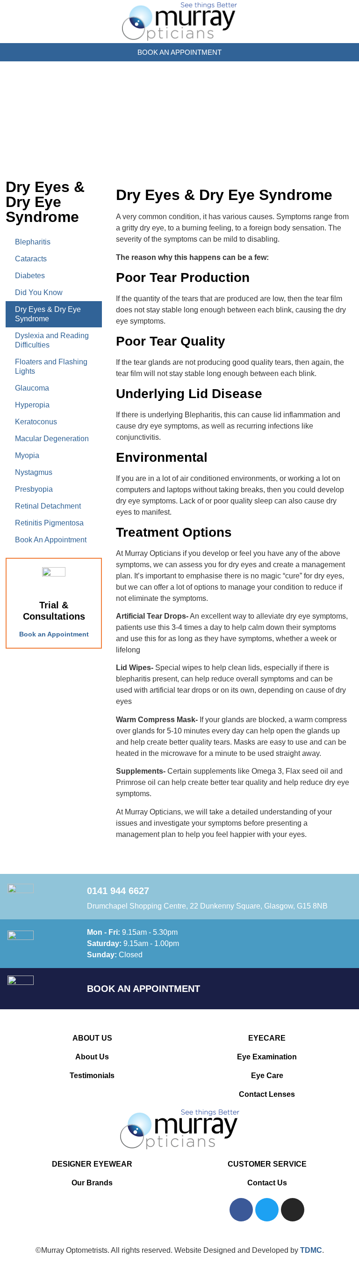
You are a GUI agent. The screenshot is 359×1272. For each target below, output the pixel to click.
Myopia (27, 455)
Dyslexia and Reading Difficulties (52, 340)
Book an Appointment (54, 634)
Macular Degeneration (52, 439)
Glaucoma (32, 388)
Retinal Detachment (48, 506)
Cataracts (31, 259)
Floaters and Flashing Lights (51, 366)
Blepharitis (32, 242)
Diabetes (30, 276)
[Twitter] (267, 1209)
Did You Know (39, 292)
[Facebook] (241, 1209)
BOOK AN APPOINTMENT (143, 989)
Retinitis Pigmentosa (49, 523)
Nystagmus (33, 472)
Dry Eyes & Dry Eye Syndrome (48, 314)
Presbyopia (34, 489)
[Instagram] (292, 1209)
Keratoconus (36, 422)
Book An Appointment (50, 540)
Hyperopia (32, 405)
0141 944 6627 (118, 891)
